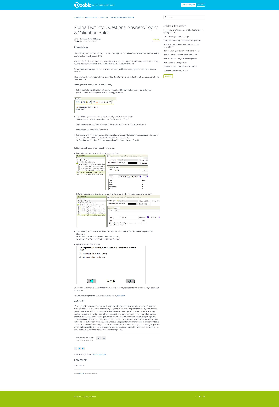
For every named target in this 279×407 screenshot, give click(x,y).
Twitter (79, 348)
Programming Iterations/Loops (176, 36)
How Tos (104, 17)
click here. (121, 295)
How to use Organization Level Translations (181, 51)
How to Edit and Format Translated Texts (180, 55)
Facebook (75, 348)
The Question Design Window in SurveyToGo (181, 40)
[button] (98, 338)
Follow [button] (156, 39)
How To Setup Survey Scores (175, 62)
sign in (81, 373)
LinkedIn (83, 348)
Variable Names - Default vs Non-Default (180, 66)
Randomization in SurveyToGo (175, 70)
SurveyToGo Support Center (85, 17)
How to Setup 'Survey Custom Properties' (180, 58)
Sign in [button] (200, 5)
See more (168, 76)
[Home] (82, 5)
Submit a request (188, 5)
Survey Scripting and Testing (122, 17)
